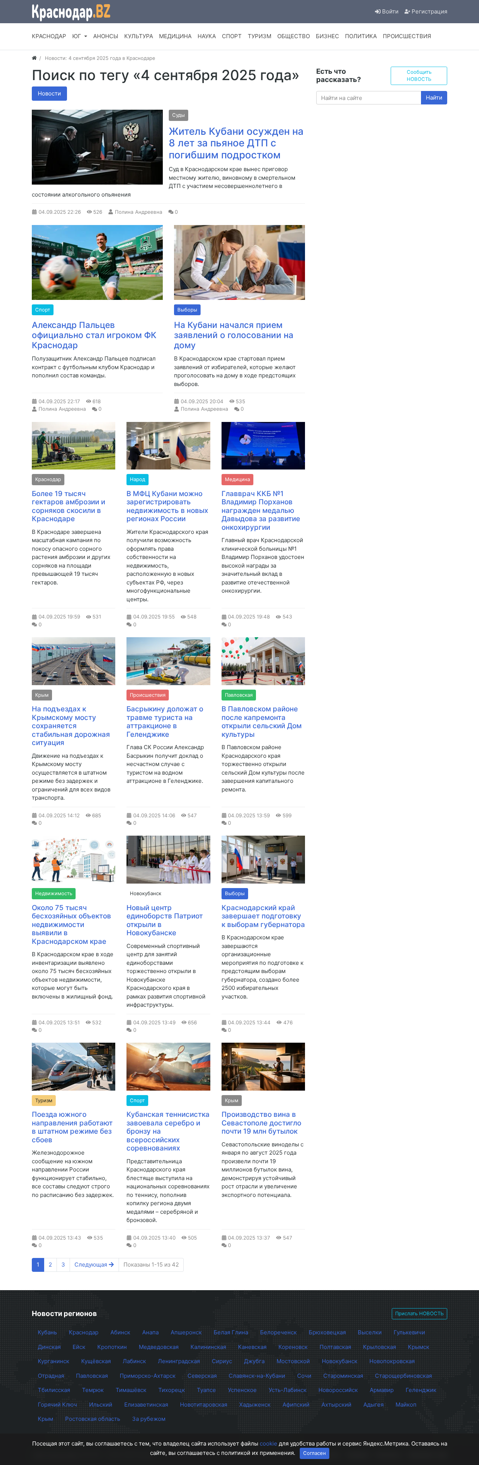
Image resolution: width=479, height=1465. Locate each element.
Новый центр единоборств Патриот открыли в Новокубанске (164, 920)
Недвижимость (53, 893)
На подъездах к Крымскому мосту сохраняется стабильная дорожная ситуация (71, 726)
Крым (42, 695)
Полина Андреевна (138, 212)
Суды (178, 115)
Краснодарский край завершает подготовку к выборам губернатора (263, 916)
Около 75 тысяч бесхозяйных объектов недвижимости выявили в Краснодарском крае (71, 924)
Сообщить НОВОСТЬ (419, 75)
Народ (137, 479)
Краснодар (48, 479)
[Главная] (34, 58)
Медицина (237, 479)
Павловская (239, 695)
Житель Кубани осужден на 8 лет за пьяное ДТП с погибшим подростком (236, 143)
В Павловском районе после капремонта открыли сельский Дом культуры (262, 722)
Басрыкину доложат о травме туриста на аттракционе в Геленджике (164, 722)
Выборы (187, 310)
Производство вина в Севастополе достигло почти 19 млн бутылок (261, 1123)
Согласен (314, 1453)
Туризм (43, 1100)
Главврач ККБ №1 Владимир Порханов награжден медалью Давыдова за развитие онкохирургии (261, 510)
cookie (268, 1443)
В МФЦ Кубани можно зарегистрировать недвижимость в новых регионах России (167, 506)
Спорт (42, 310)
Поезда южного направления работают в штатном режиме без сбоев (72, 1127)
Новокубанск (145, 893)
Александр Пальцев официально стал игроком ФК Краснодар (94, 335)
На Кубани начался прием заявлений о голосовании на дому (233, 335)
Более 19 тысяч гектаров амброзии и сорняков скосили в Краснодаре (68, 506)
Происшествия (147, 695)
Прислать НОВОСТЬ (419, 1313)
